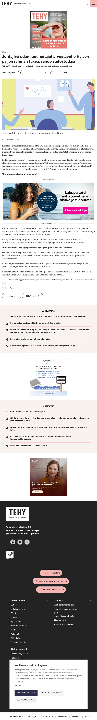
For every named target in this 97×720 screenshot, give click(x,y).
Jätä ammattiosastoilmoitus (64, 614)
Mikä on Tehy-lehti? (19, 653)
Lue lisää (18, 686)
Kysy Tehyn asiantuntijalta (65, 609)
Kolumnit (15, 634)
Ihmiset (14, 617)
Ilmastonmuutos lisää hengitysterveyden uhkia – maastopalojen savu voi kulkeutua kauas (48, 428)
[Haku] (86, 3)
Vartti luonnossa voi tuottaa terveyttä (27, 411)
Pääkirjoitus (16, 638)
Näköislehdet (16, 658)
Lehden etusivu (18, 600)
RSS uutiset (62, 716)
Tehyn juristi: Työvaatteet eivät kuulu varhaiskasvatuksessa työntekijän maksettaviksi (49, 316)
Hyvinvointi (16, 621)
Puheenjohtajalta (18, 642)
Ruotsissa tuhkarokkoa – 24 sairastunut (28, 446)
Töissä (13, 613)
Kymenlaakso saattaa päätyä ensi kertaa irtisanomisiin (35, 323)
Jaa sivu (64, 72)
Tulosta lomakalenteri (64, 624)
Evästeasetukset (26, 700)
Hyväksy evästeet (26, 693)
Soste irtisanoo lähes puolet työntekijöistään (30, 339)
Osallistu (58, 600)
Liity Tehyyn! (31, 296)
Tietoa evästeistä (16, 716)
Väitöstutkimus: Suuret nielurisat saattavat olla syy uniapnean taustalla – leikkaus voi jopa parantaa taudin (49, 419)
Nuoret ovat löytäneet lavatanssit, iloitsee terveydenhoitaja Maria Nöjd (42, 345)
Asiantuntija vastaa (19, 625)
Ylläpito (87, 716)
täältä (4, 283)
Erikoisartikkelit (18, 609)
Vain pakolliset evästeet (51, 693)
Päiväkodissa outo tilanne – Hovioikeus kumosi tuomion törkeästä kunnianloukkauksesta (40, 437)
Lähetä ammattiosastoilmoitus (53, 581)
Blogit (13, 629)
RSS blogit (76, 716)
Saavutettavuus (46, 716)
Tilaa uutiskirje (53, 572)
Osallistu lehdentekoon (53, 589)
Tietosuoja (31, 716)
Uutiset (14, 604)
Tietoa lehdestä (19, 649)
